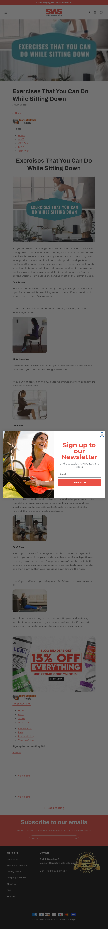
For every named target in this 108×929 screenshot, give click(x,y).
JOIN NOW (79, 482)
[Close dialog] (102, 434)
